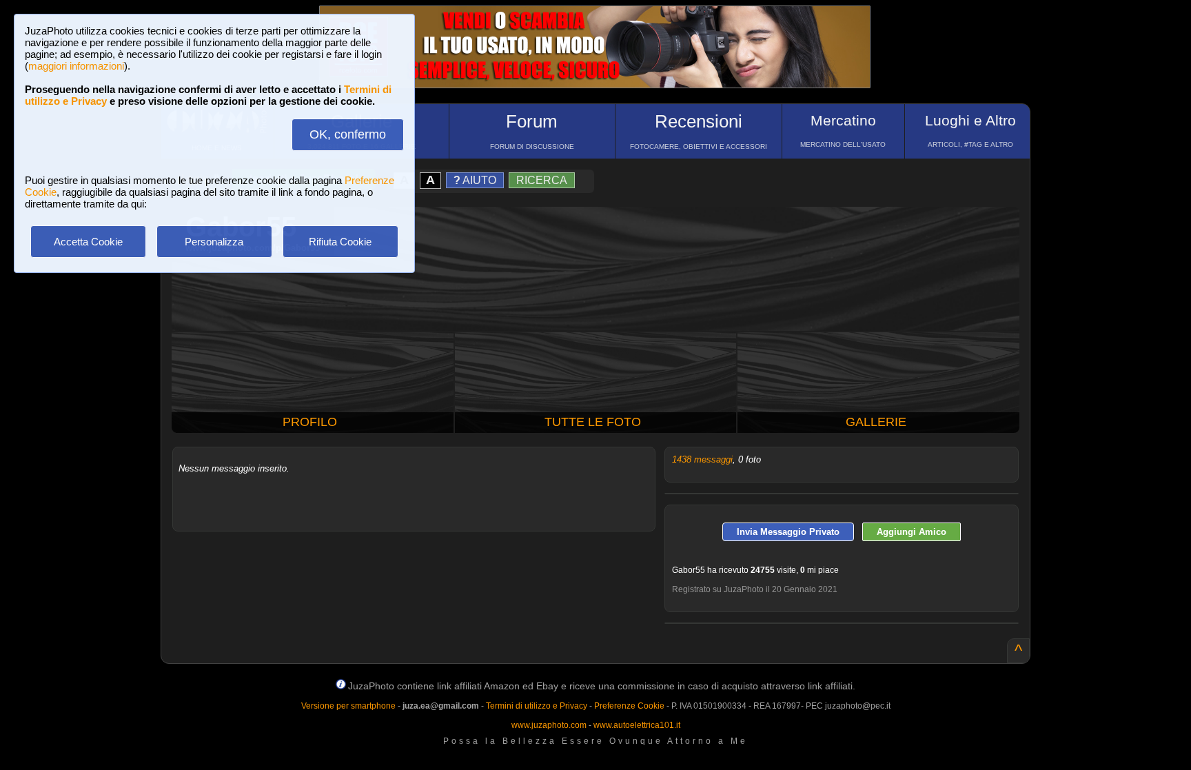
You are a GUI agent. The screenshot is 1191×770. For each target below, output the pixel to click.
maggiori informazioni (76, 66)
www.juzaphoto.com (549, 725)
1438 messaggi (702, 459)
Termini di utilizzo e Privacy (536, 706)
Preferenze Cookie (629, 706)
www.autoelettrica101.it (636, 725)
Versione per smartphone (348, 706)
